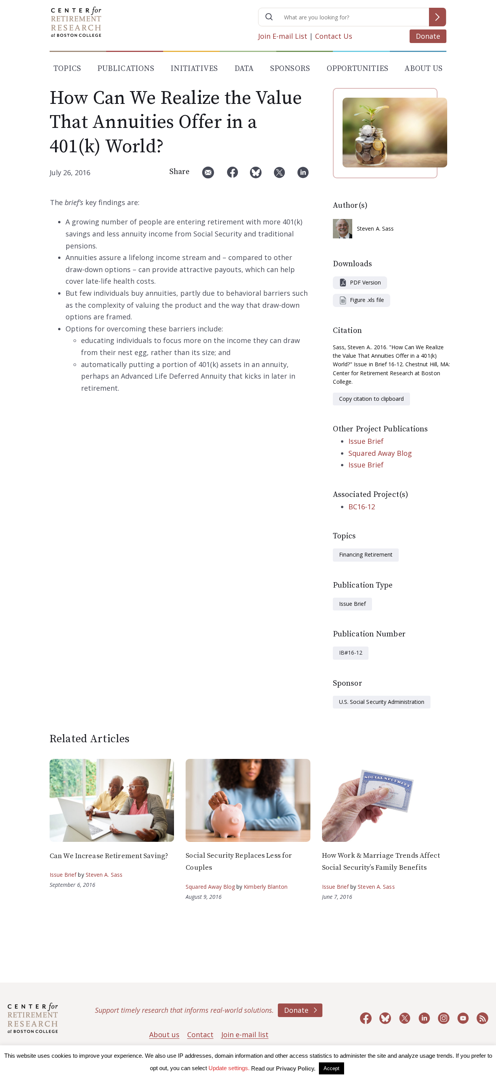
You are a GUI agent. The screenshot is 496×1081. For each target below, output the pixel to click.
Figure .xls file (367, 299)
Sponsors (290, 69)
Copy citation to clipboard (371, 398)
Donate (428, 36)
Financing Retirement (366, 554)
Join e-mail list (245, 1034)
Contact (200, 1034)
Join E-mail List (282, 36)
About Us (424, 69)
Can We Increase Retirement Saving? (109, 856)
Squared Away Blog (380, 453)
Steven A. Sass (375, 228)
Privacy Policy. (295, 1068)
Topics (67, 69)
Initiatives (194, 69)
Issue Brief (366, 441)
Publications (125, 69)
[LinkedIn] (303, 175)
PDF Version (365, 282)
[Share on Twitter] (279, 175)
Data (244, 69)
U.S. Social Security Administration (381, 701)
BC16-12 (361, 506)
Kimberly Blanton (266, 886)
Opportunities (358, 69)
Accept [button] (331, 1068)
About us (164, 1034)
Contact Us (333, 36)
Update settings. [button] (229, 1068)
